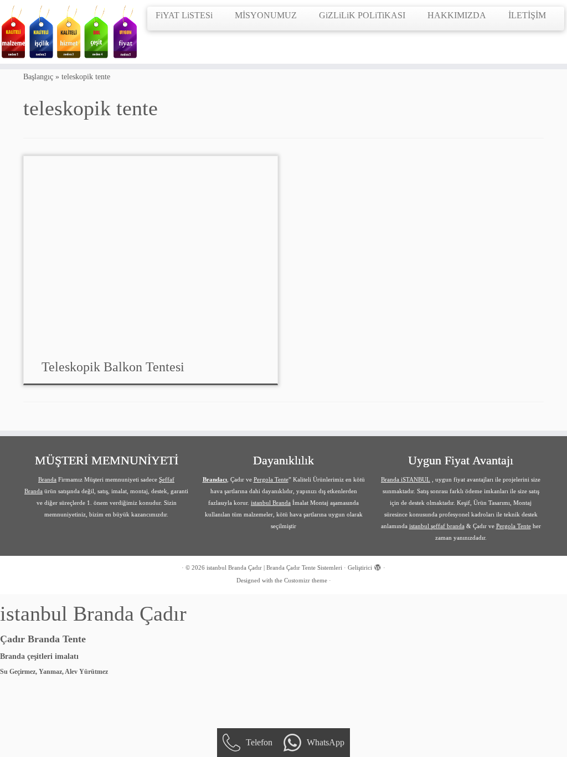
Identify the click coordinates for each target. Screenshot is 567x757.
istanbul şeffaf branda (437, 526)
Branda (47, 479)
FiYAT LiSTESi (184, 15)
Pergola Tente (271, 479)
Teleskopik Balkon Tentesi (113, 367)
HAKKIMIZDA (456, 15)
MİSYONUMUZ (266, 15)
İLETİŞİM (527, 15)
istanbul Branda (271, 502)
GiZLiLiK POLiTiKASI (362, 15)
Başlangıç (38, 77)
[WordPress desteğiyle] (378, 566)
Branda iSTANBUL (405, 479)
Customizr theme (305, 580)
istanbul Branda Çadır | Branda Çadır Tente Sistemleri (274, 567)
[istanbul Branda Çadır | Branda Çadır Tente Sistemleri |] (66, 32)
